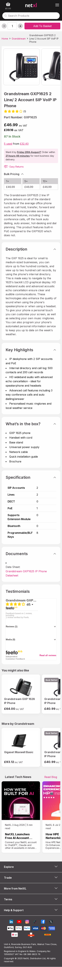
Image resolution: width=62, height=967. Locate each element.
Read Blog (50, 777)
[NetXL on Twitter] (51, 922)
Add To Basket (42, 26)
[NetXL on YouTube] (19, 922)
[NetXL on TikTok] (35, 922)
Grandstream (19, 38)
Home (5, 38)
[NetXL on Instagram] (27, 922)
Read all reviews (48, 655)
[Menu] (57, 5)
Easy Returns (16, 166)
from (16, 143)
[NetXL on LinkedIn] (11, 922)
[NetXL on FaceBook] (43, 922)
